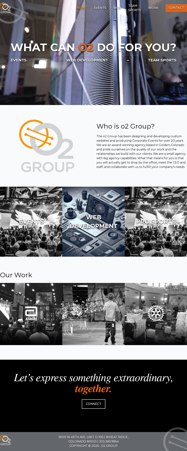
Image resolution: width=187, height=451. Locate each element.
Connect (93, 404)
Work (153, 8)
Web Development (87, 60)
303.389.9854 (109, 441)
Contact (176, 8)
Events (100, 8)
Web (117, 8)
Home (82, 8)
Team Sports (134, 8)
